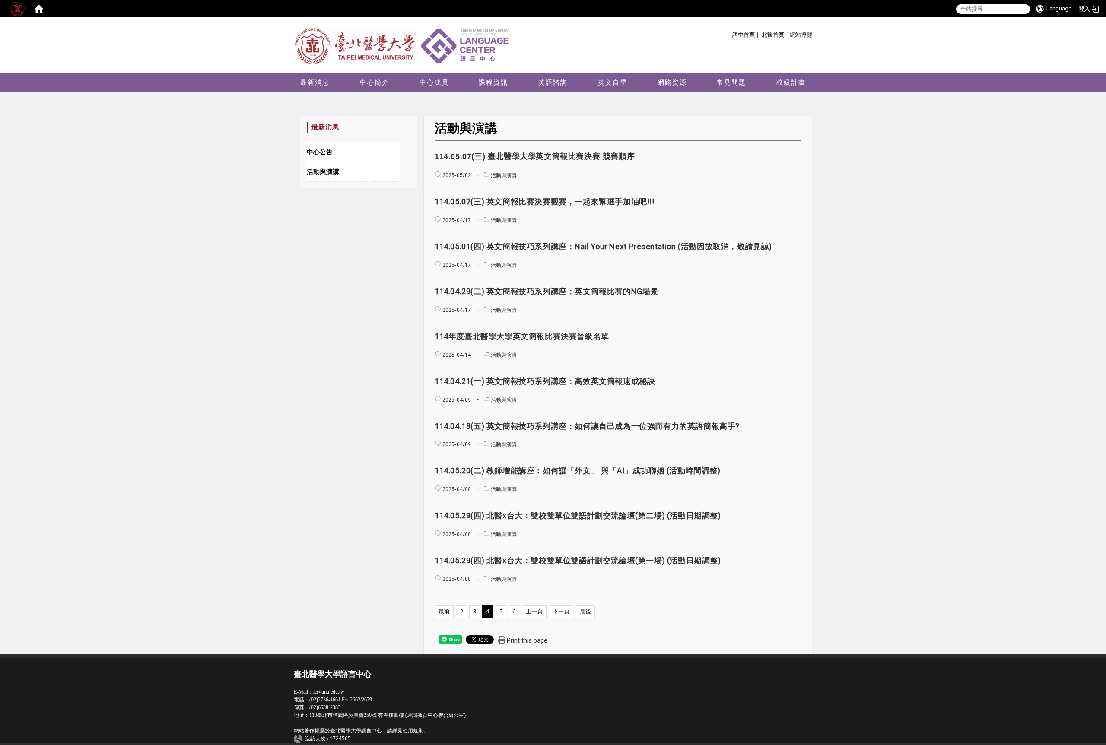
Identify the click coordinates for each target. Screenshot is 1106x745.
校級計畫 (791, 82)
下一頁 (561, 611)
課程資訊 (493, 82)
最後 (585, 611)
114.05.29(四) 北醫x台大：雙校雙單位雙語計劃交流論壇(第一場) (578, 560)
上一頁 (534, 611)
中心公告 (320, 151)
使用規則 (413, 731)
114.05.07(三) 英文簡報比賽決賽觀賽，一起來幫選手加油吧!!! (545, 201)
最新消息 (315, 82)
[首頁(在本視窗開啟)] (39, 8)
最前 (444, 611)
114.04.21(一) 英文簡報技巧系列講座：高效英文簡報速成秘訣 (545, 381)
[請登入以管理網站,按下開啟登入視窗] (17, 8)
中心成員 (434, 82)
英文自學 (612, 82)
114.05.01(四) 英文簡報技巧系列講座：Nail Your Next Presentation (603, 246)
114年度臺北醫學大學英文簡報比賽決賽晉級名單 (522, 336)
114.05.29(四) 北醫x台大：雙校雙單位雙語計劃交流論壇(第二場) (578, 515)
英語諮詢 (553, 82)
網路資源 (672, 82)
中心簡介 (374, 82)
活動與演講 (323, 171)
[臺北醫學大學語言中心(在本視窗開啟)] (404, 45)
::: (729, 33)
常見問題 (731, 82)
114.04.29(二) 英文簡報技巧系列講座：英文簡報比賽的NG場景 (546, 291)
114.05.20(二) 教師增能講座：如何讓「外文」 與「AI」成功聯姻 (578, 470)
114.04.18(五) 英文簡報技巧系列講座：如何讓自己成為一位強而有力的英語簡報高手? (587, 426)
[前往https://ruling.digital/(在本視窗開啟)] (299, 738)
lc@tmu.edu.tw (328, 692)
